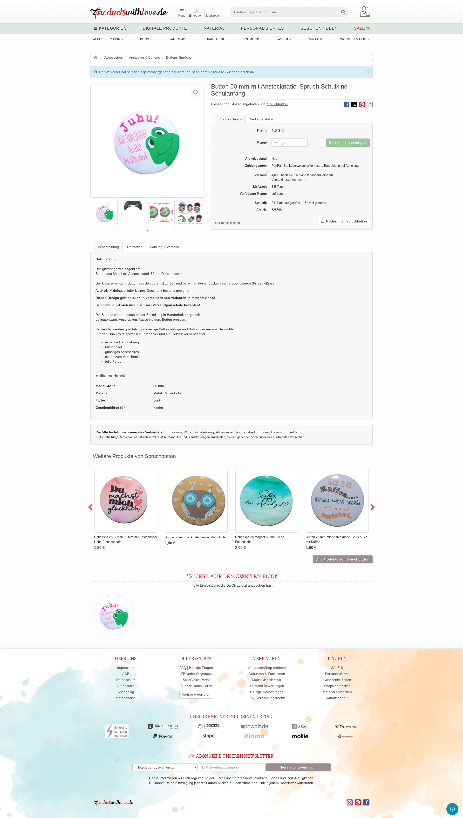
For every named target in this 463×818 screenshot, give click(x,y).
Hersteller (134, 247)
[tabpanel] (105, 213)
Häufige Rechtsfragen (266, 692)
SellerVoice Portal (196, 680)
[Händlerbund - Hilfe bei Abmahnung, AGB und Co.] (162, 727)
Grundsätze (126, 686)
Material (214, 28)
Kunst (145, 39)
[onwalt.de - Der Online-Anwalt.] (254, 727)
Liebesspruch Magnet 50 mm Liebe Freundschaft (259, 539)
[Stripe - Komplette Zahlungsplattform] (208, 737)
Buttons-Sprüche (179, 57)
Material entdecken (337, 692)
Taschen (284, 39)
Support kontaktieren (196, 686)
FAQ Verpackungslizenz (267, 698)
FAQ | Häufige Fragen (196, 668)
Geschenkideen (319, 28)
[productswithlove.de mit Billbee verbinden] (300, 727)
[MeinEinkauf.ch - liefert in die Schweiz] (346, 737)
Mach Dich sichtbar (266, 680)
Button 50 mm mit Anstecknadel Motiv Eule (195, 537)
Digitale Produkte (165, 28)
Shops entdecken (337, 686)
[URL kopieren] (370, 104)
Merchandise (126, 698)
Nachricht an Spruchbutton (345, 221)
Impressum (125, 668)
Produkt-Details (230, 119)
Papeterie (216, 39)
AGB (125, 674)
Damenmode (179, 39)
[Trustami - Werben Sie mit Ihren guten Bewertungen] (346, 727)
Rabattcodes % (337, 698)
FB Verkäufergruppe (196, 674)
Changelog (125, 692)
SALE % (362, 28)
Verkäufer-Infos (261, 119)
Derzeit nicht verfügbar (348, 143)
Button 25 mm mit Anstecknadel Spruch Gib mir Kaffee (336, 539)
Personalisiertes (262, 28)
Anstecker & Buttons (144, 57)
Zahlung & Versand (164, 247)
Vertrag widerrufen (196, 694)
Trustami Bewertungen (267, 686)
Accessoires (113, 57)
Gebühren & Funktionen (266, 674)
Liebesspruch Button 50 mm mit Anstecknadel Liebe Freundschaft (126, 539)
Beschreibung (108, 247)
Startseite (96, 57)
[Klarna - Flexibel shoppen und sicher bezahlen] (255, 737)
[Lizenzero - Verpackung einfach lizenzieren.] (208, 727)
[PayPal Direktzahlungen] (162, 737)
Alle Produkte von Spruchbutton (342, 559)
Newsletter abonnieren (298, 767)
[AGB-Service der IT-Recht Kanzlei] (117, 732)
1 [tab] (147, 231)
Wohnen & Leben (355, 39)
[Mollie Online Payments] (300, 737)
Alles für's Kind (108, 39)
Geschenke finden (337, 680)
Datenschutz (125, 680)
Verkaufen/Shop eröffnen (267, 668)
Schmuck (251, 39)
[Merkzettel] (195, 92)
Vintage (316, 39)
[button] (287, 180)
